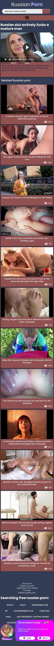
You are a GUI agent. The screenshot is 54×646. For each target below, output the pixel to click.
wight (10, 605)
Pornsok (27, 590)
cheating (44, 611)
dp (6, 611)
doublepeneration (23, 611)
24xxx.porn (27, 583)
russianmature (40, 605)
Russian (27, 4)
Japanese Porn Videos (27, 588)
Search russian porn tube (46, 11)
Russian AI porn (27, 586)
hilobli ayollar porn (27, 593)
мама (23, 605)
